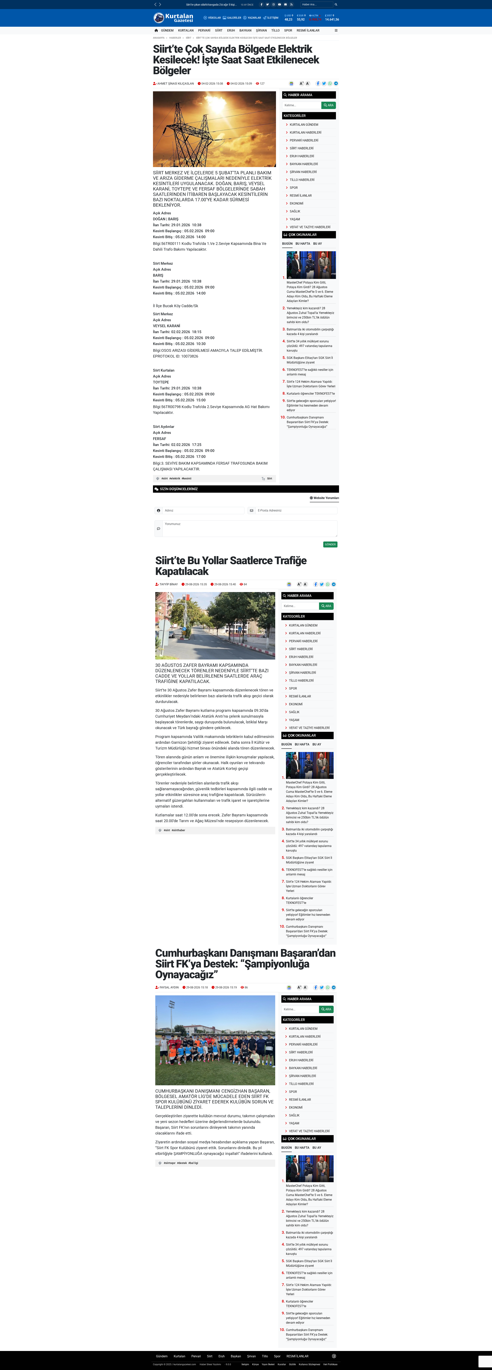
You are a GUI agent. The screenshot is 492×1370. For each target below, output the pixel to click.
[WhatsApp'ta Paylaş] (330, 84)
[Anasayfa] (156, 30)
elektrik (175, 478)
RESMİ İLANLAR (308, 30)
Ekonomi (296, 203)
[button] (155, 4)
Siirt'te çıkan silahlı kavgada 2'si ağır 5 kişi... (190, 4)
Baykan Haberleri (304, 164)
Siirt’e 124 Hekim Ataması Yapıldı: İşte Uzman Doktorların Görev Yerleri (309, 886)
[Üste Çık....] (334, 1356)
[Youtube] (279, 4)
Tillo (275, 30)
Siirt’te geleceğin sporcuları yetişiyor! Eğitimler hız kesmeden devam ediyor (311, 405)
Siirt (219, 30)
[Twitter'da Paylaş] (324, 84)
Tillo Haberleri (302, 180)
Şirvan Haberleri (303, 172)
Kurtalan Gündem (304, 124)
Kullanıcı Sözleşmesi (309, 1364)
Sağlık (295, 211)
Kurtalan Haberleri (305, 132)
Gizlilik (292, 1364)
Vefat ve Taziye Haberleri (310, 227)
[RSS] (291, 4)
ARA (330, 105)
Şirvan (261, 30)
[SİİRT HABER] (173, 17)
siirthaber (179, 830)
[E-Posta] (285, 4)
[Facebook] (261, 4)
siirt (165, 478)
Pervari (204, 30)
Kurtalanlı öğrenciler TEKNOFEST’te (311, 393)
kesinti (187, 478)
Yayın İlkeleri (268, 1364)
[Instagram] (273, 4)
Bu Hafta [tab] (303, 243)
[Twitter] (267, 4)
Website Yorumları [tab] (326, 498)
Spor (288, 30)
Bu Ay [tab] (317, 243)
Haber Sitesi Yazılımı (210, 1364)
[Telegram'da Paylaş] (336, 84)
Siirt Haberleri (301, 148)
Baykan (245, 30)
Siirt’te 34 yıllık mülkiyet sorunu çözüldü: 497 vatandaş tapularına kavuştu (309, 345)
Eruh (231, 30)
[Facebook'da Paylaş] (318, 84)
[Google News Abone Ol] (291, 84)
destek (183, 1163)
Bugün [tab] (287, 243)
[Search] (336, 4)
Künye (255, 1364)
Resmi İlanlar (301, 195)
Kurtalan (186, 30)
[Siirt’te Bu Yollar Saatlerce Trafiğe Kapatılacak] (215, 626)
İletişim (245, 1364)
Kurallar (282, 1364)
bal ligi (194, 1163)
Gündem (167, 30)
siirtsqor (170, 1163)
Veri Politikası (330, 1364)
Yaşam (295, 219)
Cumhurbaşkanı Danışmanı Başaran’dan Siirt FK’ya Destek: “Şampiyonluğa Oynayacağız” (308, 422)
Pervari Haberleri (304, 140)
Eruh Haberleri (302, 156)
